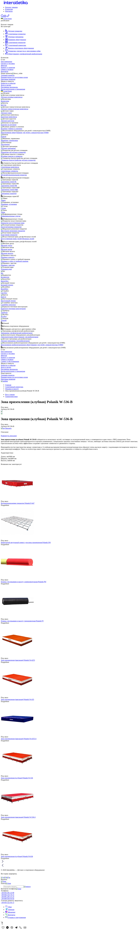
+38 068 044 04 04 (7, 899)
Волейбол (4, 289)
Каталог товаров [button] (11, 7)
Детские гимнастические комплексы (14, 109)
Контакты (9, 11)
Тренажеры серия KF (9, 193)
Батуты (3, 105)
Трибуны (4, 312)
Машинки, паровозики (9, 140)
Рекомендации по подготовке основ (14, 77)
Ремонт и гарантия (8, 67)
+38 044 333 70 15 (7, 895)
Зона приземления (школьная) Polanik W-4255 (18, 660)
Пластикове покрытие (9, 235)
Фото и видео (6, 85)
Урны (3, 212)
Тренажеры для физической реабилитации (16, 333)
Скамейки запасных (8, 305)
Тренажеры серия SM (9, 186)
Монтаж (4, 65)
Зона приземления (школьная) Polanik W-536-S (18, 817)
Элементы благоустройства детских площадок (18, 160)
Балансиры (5, 101)
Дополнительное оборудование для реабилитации (19, 337)
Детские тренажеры (8, 148)
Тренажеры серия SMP (9, 189)
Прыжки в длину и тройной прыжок (14, 261)
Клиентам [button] (9, 9)
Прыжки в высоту (7, 257)
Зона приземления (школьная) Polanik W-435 (17, 699)
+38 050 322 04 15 (7, 902)
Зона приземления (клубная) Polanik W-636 (17, 856)
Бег (2, 273)
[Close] (2, 921)
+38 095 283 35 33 (7, 897)
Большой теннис (7, 285)
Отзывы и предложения (16, 917)
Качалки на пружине (8, 125)
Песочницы (5, 144)
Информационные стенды (10, 216)
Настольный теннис (8, 301)
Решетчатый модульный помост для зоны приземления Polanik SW (26, 542)
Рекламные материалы (9, 87)
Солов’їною (7, 19)
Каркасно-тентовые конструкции (13, 309)
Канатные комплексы (9, 117)
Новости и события (8, 83)
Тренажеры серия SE (8, 182)
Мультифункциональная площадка (14, 175)
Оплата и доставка (8, 63)
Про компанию (6, 61)
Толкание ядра (6, 269)
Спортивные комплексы (10, 167)
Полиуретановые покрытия (11, 227)
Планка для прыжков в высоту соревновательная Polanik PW (23, 582)
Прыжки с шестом (8, 265)
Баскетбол (4, 281)
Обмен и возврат (7, 69)
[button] (5, 17)
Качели (3, 136)
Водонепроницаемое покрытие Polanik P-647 (17, 503)
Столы (3, 208)
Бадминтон (5, 277)
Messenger (11, 912)
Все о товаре (10, 394)
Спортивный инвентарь (14, 387)
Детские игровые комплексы (11, 97)
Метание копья (6, 249)
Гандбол (4, 293)
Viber (9, 907)
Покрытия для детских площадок (13, 152)
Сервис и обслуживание (10, 361)
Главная (8, 385)
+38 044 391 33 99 (7, 893)
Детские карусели (7, 121)
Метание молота (7, 253)
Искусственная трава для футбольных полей (17, 239)
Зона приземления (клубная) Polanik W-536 (17, 778)
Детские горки (6, 113)
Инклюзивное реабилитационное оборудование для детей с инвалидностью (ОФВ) (32, 345)
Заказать (8, 428)
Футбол (4, 316)
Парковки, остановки (9, 204)
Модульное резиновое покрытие (13, 231)
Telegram (10, 910)
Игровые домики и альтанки (11, 129)
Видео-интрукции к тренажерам (13, 89)
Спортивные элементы (9, 171)
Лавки (3, 200)
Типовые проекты (7, 75)
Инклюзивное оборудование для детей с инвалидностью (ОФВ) (25, 133)
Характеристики (11, 396)
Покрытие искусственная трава (12, 223)
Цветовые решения (8, 79)
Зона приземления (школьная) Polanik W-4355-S (18, 739)
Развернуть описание (9, 436)
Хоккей (3, 320)
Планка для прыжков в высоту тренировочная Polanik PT (22, 621)
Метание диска (6, 245)
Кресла (3, 297)
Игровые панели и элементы (11, 156)
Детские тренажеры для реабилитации (15, 341)
